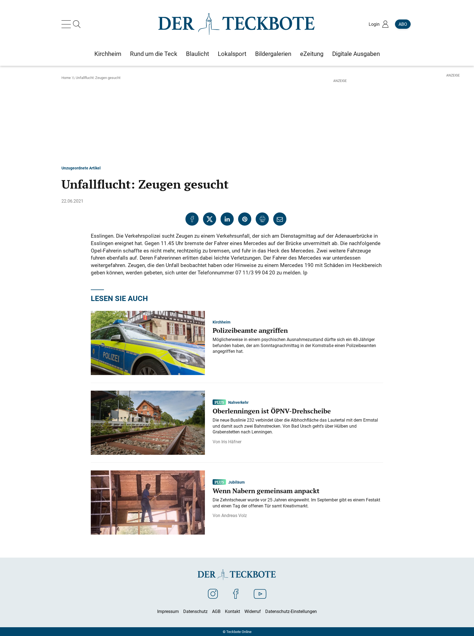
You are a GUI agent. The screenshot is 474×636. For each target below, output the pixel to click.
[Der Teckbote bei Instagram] (213, 593)
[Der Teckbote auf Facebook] (235, 593)
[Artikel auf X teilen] (209, 219)
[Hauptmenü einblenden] (67, 24)
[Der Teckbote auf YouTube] (260, 593)
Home (66, 77)
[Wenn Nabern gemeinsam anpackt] (148, 502)
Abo (403, 24)
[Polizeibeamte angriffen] (148, 342)
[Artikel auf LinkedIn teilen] (227, 219)
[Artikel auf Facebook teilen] (192, 219)
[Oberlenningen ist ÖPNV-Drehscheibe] (148, 422)
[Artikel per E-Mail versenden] (279, 219)
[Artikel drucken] (262, 219)
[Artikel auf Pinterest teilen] (244, 219)
